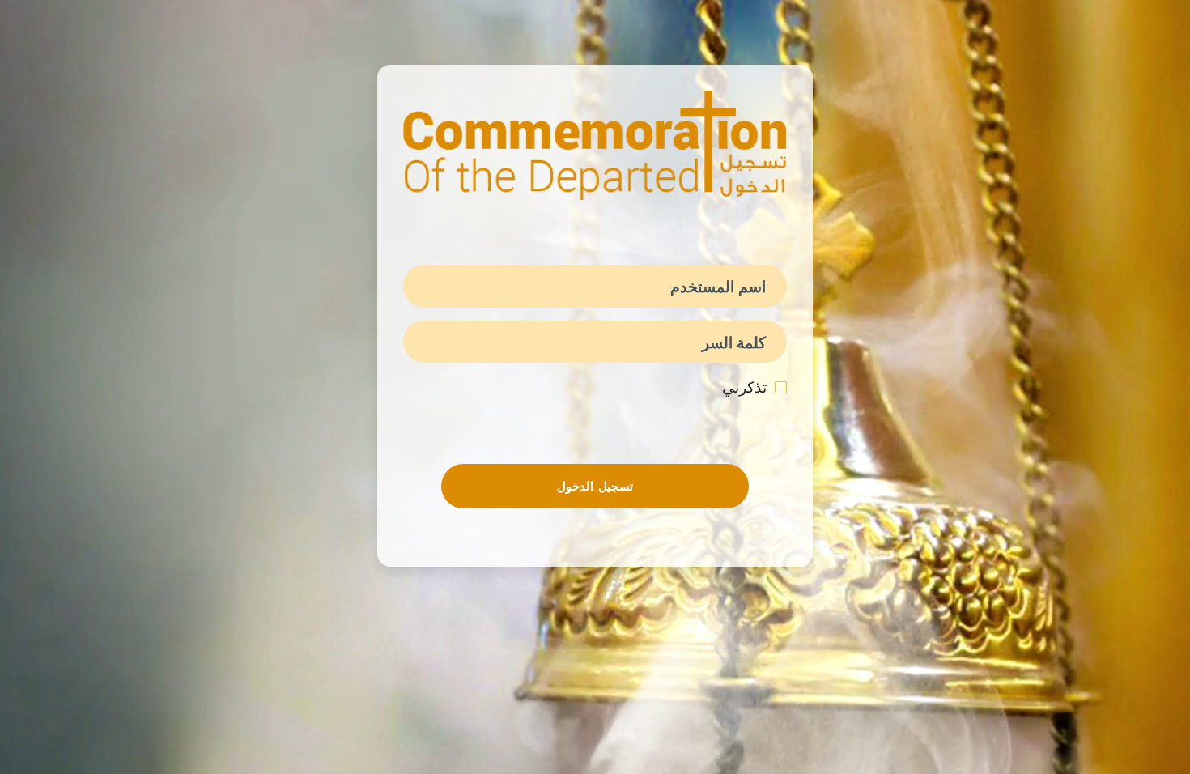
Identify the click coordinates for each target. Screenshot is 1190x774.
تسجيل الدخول (595, 486)
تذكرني (744, 387)
